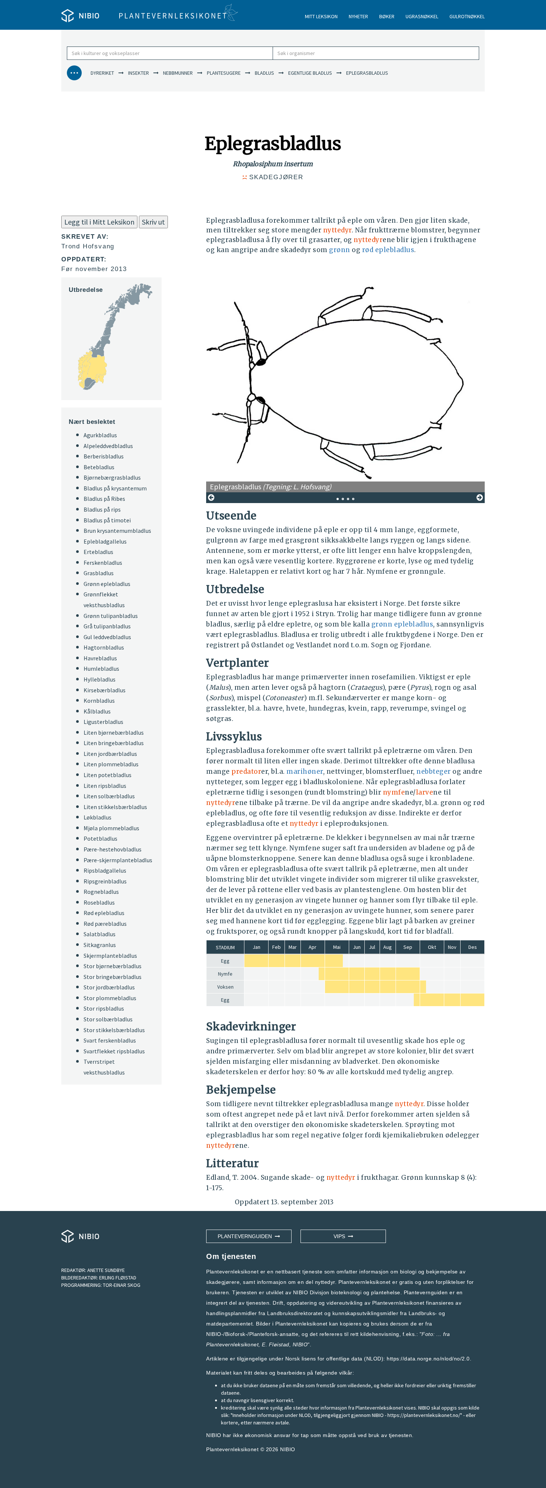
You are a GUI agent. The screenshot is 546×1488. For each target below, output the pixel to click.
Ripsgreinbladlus (105, 881)
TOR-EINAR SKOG (121, 1285)
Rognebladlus (101, 891)
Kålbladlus (97, 711)
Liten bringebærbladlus (114, 743)
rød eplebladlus (388, 250)
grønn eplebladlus (402, 624)
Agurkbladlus (100, 435)
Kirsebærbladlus (105, 690)
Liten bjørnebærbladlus (114, 732)
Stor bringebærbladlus (113, 976)
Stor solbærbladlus (108, 1019)
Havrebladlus (100, 658)
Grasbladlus (99, 573)
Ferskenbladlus (103, 562)
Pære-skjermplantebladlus (118, 860)
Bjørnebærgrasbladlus (112, 477)
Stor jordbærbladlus (109, 987)
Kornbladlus (99, 700)
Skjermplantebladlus (110, 955)
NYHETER (358, 16)
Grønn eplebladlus (107, 583)
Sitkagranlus (100, 944)
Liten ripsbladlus (105, 785)
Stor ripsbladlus (104, 1008)
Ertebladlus (98, 551)
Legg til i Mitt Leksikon (99, 221)
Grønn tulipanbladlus (111, 615)
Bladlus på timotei (107, 520)
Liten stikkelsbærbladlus (115, 807)
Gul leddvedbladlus (107, 637)
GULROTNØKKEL (467, 16)
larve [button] (424, 792)
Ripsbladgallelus (105, 870)
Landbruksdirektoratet (295, 1313)
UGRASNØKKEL (422, 16)
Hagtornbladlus (104, 647)
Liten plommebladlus (111, 764)
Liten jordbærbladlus (110, 753)
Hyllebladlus (100, 679)
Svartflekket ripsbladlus (114, 1051)
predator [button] (246, 771)
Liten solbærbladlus (109, 796)
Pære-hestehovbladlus (113, 849)
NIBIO (287, 1449)
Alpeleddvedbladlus (108, 446)
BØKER (386, 16)
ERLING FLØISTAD (117, 1277)
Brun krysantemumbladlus (117, 530)
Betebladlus (99, 467)
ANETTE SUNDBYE (106, 1270)
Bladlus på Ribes (104, 498)
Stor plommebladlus (110, 998)
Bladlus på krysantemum (115, 488)
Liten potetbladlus (107, 775)
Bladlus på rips (102, 509)
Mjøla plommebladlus (111, 828)
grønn (339, 250)
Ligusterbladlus (103, 721)
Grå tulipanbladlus (107, 626)
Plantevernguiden (246, 1236)
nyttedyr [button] (337, 230)
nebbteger (433, 771)
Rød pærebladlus (105, 923)
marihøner (304, 771)
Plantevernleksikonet (232, 1344)
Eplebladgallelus (105, 541)
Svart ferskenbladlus (110, 1040)
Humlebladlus (101, 668)
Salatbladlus (100, 934)
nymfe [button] (394, 792)
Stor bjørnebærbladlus (113, 966)
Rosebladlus (99, 902)
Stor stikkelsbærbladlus (114, 1030)
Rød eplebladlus (104, 913)
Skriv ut (153, 221)
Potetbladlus (100, 838)
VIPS (341, 1236)
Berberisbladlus (104, 456)
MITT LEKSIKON (321, 16)
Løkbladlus (97, 817)
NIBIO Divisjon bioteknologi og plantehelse (346, 1292)
